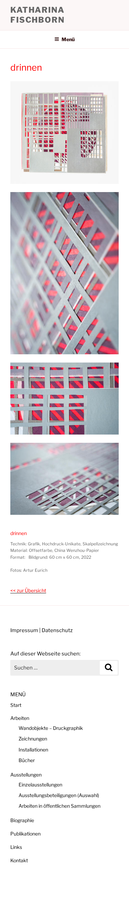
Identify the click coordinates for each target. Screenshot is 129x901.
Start (15, 705)
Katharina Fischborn (37, 15)
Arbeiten (19, 718)
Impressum (24, 630)
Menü (68, 39)
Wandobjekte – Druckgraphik (51, 728)
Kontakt (19, 860)
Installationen (33, 749)
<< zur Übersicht (28, 590)
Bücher (27, 760)
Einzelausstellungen (40, 784)
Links (16, 847)
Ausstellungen (26, 775)
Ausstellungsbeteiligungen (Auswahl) (59, 795)
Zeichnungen (33, 739)
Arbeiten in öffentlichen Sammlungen (59, 806)
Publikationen (25, 834)
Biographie (22, 820)
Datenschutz (57, 630)
